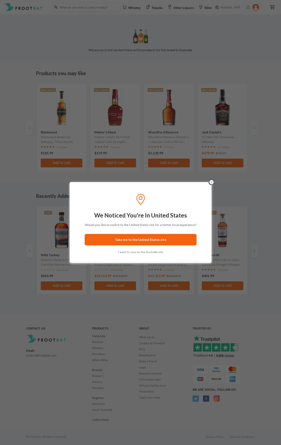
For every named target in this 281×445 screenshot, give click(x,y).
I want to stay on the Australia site (140, 252)
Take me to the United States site (140, 239)
